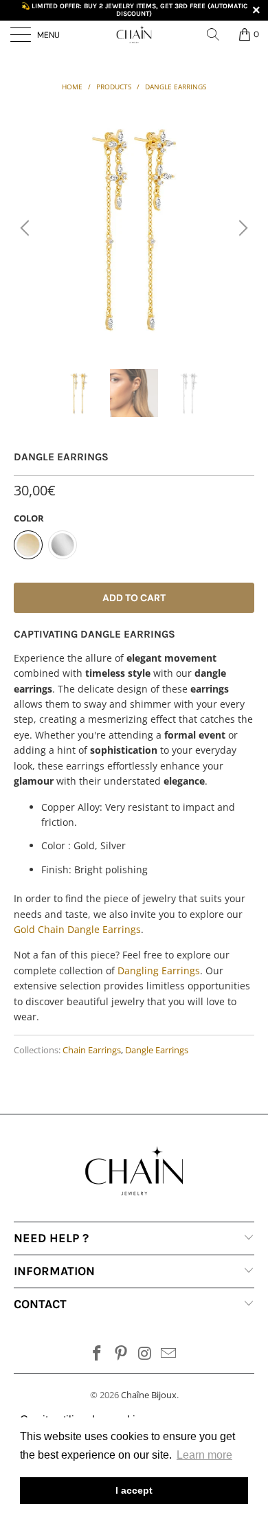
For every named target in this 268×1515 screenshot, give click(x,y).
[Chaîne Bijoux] (134, 34)
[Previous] (27, 228)
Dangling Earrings (159, 970)
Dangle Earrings (156, 1050)
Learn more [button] (204, 1455)
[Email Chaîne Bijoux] (169, 1354)
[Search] (217, 34)
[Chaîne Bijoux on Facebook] (97, 1354)
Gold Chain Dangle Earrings (77, 929)
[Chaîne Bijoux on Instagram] (145, 1354)
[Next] (241, 228)
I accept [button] (134, 1490)
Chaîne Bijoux (149, 1395)
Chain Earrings (92, 1050)
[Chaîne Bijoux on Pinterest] (121, 1354)
